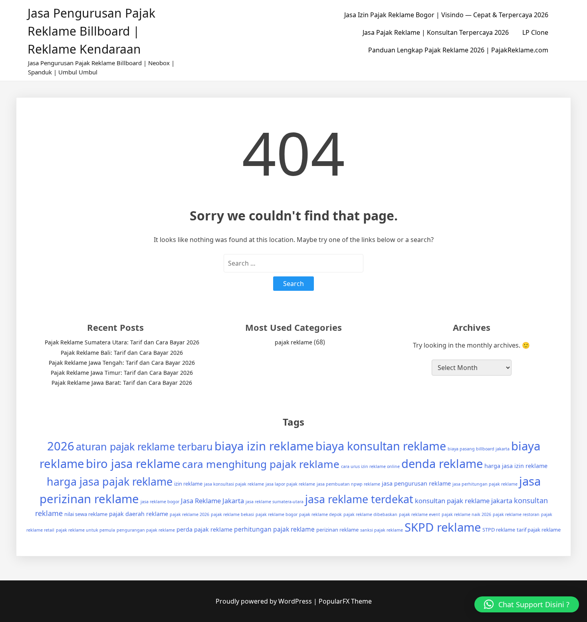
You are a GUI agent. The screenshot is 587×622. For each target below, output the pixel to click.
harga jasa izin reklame (515, 466)
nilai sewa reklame (85, 514)
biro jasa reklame (133, 464)
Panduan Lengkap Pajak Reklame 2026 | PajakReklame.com (458, 50)
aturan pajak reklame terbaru (144, 446)
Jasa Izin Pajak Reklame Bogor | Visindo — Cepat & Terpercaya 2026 (446, 14)
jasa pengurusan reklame (416, 483)
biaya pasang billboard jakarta (479, 449)
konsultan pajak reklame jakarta (463, 500)
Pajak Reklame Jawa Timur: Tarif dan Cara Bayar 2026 (122, 372)
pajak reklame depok (320, 514)
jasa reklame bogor (160, 501)
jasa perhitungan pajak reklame (485, 484)
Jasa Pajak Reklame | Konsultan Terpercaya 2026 (436, 32)
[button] (526, 604)
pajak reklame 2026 (189, 514)
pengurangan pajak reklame (146, 530)
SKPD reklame (443, 527)
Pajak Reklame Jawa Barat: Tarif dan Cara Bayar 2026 (122, 382)
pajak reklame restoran (516, 514)
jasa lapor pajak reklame (290, 484)
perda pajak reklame (204, 529)
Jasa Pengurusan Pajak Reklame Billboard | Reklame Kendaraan (91, 31)
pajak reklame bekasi (232, 514)
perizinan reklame (337, 529)
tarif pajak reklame (539, 529)
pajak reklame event (419, 514)
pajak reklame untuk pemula (85, 530)
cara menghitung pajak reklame (260, 464)
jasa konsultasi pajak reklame (234, 484)
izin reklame (188, 483)
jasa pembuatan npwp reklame (348, 484)
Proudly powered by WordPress (264, 601)
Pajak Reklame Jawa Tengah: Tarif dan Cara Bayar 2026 (122, 362)
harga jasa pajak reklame (110, 481)
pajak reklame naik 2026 (466, 514)
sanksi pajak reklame (381, 530)
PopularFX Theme (345, 601)
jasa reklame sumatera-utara (274, 501)
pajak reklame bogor (276, 514)
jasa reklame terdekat (359, 499)
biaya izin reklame (264, 446)
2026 (60, 446)
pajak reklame (293, 342)
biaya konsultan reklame (380, 446)
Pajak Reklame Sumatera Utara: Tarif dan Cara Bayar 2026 (122, 342)
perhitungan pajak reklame (274, 529)
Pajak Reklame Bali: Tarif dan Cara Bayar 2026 (122, 352)
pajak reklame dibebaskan (370, 514)
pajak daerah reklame (138, 514)
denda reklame (442, 464)
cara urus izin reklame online (370, 466)
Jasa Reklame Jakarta (212, 500)
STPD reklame (498, 529)
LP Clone (535, 32)
